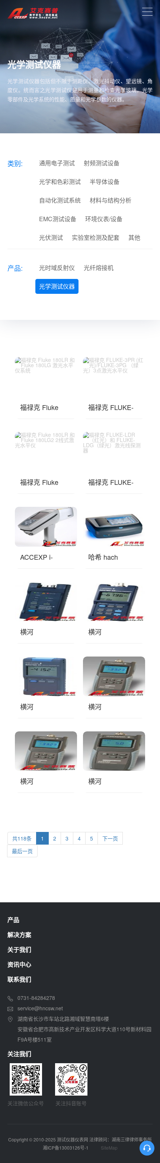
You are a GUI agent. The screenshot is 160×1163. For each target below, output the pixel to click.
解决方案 (19, 934)
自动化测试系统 (60, 200)
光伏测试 (51, 237)
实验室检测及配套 (95, 237)
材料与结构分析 (110, 200)
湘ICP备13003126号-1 (66, 1147)
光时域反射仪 (57, 267)
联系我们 (19, 979)
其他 (134, 237)
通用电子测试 (57, 163)
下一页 (110, 838)
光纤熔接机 (98, 267)
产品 (13, 919)
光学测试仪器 (57, 286)
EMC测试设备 (57, 219)
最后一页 (22, 851)
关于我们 (19, 949)
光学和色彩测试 (60, 181)
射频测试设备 (101, 163)
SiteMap (109, 1147)
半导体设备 (104, 181)
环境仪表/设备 (103, 219)
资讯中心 (19, 964)
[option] (80, 66)
